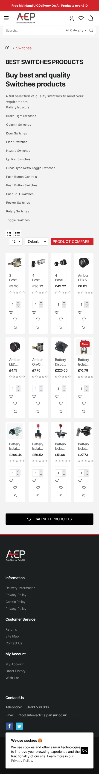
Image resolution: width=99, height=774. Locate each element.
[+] (18, 302)
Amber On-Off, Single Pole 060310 (38, 362)
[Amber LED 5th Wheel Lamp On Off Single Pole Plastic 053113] (84, 263)
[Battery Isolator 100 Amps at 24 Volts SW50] (84, 347)
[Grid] (9, 233)
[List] (17, 233)
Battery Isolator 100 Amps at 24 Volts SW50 (83, 362)
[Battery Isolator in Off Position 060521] (38, 431)
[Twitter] (19, 726)
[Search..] (91, 30)
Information (15, 577)
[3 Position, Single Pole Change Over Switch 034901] (15, 263)
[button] (11, 312)
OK (84, 750)
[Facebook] (10, 726)
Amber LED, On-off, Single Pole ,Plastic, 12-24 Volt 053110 (15, 362)
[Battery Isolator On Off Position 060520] (61, 431)
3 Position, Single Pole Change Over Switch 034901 (15, 278)
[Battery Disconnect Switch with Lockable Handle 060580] (61, 347)
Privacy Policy (21, 760)
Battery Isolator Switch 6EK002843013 (84, 446)
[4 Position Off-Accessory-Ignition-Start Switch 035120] (61, 263)
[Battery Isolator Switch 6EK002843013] (84, 431)
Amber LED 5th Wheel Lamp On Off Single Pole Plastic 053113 (84, 278)
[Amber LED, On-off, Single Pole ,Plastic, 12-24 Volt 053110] (15, 347)
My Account (16, 654)
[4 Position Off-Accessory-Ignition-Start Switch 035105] (38, 263)
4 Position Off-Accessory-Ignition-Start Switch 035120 (61, 278)
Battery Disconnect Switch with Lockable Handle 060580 (61, 362)
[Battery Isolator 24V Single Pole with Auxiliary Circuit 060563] (15, 431)
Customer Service (20, 619)
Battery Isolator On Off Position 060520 (61, 446)
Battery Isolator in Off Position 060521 (38, 446)
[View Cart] (90, 18)
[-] (18, 306)
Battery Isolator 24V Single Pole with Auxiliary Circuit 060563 (15, 446)
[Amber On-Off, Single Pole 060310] (38, 347)
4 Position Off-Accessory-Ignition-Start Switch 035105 (38, 278)
